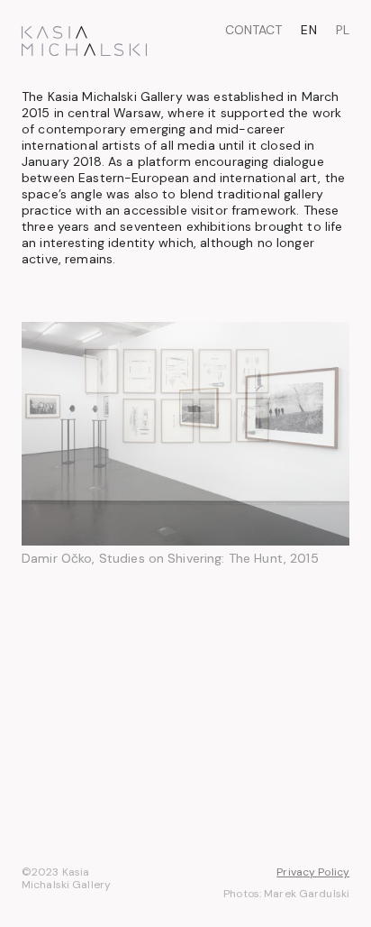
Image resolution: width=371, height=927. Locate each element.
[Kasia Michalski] (84, 41)
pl (342, 30)
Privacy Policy (312, 872)
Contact (253, 30)
